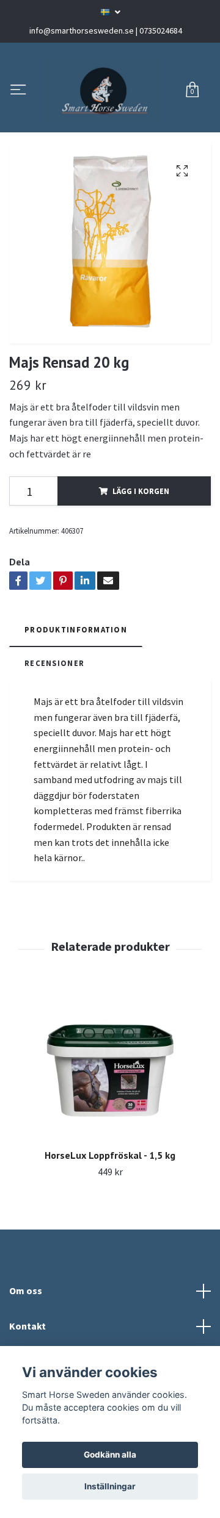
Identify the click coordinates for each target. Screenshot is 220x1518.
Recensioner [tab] (54, 741)
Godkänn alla (110, 1454)
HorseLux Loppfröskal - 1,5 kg (110, 1234)
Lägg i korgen (140, 570)
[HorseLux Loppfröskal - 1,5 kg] (110, 1148)
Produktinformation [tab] (75, 709)
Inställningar (110, 1486)
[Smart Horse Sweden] (110, 130)
